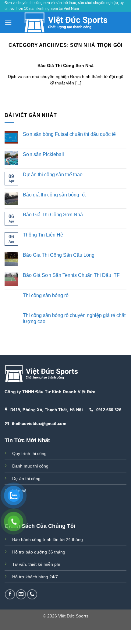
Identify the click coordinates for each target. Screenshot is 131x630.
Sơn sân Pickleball (43, 154)
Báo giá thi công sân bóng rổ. (54, 194)
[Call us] (32, 594)
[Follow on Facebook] (10, 594)
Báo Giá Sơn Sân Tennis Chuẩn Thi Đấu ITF (71, 275)
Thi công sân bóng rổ (46, 295)
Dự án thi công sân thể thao (53, 174)
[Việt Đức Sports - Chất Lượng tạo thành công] (66, 22)
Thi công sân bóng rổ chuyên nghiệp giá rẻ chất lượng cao (74, 318)
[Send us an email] (21, 594)
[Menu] (8, 22)
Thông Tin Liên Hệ (43, 234)
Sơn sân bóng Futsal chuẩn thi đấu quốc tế (69, 134)
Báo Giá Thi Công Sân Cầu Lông (58, 255)
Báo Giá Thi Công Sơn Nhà (53, 214)
